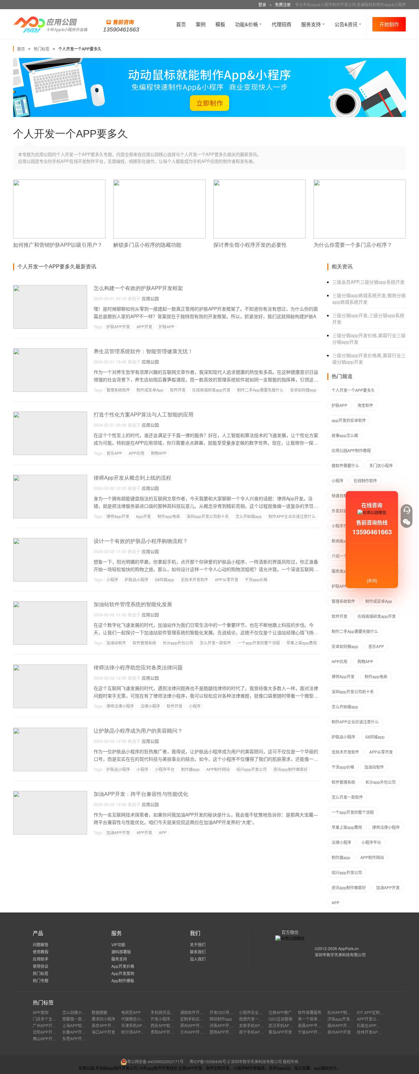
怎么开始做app (248, 516)
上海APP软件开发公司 (81, 1025)
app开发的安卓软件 (349, 420)
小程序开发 (341, 525)
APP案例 (40, 1012)
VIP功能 (118, 944)
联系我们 (198, 951)
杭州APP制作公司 (343, 1012)
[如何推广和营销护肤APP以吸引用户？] (59, 182)
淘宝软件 (365, 405)
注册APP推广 (280, 1012)
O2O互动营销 (280, 1019)
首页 (181, 24)
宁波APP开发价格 (313, 1032)
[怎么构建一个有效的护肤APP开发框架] (50, 288)
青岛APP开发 (280, 1032)
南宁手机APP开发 (254, 1032)
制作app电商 (168, 516)
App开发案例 (122, 973)
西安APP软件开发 (166, 1025)
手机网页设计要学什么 (170, 1012)
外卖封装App (343, 510)
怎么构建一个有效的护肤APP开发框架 (138, 288)
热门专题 (40, 980)
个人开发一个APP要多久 (353, 390)
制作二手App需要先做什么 (260, 390)
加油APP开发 (118, 832)
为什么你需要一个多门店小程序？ (353, 245)
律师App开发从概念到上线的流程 (132, 478)
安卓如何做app (303, 390)
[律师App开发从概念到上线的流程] (50, 477)
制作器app (190, 769)
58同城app (164, 579)
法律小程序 (150, 706)
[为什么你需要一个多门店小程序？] (360, 182)
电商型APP (131, 1012)
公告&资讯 (347, 24)
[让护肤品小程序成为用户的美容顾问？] (50, 730)
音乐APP (114, 453)
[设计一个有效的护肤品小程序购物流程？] (50, 541)
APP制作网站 (218, 769)
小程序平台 (164, 769)
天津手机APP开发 (137, 1025)
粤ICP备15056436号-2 (210, 1061)
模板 (220, 24)
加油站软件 (116, 642)
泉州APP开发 (339, 1032)
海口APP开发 (103, 1032)
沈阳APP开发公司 (48, 1032)
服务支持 (311, 24)
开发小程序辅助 (164, 1019)
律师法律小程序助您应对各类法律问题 (138, 667)
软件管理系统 (144, 642)
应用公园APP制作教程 (351, 450)
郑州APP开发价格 (195, 1025)
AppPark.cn (348, 948)
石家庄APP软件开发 (374, 1025)
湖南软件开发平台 (195, 1012)
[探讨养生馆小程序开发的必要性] (259, 182)
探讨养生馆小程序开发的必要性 (250, 245)
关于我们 (198, 944)
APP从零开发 (226, 579)
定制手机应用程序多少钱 (201, 1019)
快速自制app (343, 495)
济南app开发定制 (342, 1019)
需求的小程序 (103, 1019)
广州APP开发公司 (48, 1025)
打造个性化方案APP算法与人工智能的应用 (143, 414)
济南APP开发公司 (225, 1025)
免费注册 (283, 4)
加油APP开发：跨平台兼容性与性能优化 (141, 794)
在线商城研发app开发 (211, 390)
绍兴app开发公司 (251, 769)
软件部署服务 (309, 1012)
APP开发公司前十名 (374, 1019)
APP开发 (144, 326)
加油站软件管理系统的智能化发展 (133, 604)
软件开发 (178, 390)
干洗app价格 (256, 579)
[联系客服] (406, 510)
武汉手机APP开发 (284, 1025)
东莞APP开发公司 (78, 1038)
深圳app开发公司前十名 (208, 516)
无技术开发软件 (194, 579)
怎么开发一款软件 (215, 642)
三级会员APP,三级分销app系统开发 (368, 281)
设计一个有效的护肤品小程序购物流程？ (141, 541)
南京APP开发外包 (107, 1025)
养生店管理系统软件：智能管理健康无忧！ (143, 351)
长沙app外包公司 (178, 642)
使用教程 (40, 951)
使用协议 (40, 966)
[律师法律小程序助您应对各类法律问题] (50, 667)
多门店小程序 (381, 465)
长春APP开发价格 (78, 1032)
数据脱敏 (99, 1012)
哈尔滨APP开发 (135, 1032)
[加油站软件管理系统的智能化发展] (50, 604)
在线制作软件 (365, 480)
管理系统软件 (118, 390)
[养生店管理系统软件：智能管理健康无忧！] (50, 351)
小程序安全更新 (252, 1012)
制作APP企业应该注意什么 (292, 516)
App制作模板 (122, 980)
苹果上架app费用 (301, 642)
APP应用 (136, 453)
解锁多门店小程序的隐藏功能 (147, 245)
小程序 (112, 579)
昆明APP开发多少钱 (227, 1032)
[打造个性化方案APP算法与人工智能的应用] (50, 414)
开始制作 (389, 24)
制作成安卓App (150, 390)
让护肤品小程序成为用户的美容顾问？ (138, 731)
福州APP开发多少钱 (345, 1025)
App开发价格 (122, 966)
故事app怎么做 (345, 435)
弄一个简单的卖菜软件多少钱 (323, 1019)
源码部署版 (121, 951)
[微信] (406, 522)
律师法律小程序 (120, 706)
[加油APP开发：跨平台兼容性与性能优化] (50, 793)
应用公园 (150, 298)
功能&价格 (247, 24)
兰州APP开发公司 (195, 1032)
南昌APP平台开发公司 (317, 1025)
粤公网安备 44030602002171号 (155, 1061)
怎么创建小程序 (76, 1012)
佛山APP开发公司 (48, 1038)
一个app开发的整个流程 (259, 642)
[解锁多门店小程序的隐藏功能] (159, 182)
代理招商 (281, 24)
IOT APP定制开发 (372, 1012)
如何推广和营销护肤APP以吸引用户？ (57, 245)
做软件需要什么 (345, 465)
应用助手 (40, 959)
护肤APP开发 (118, 326)
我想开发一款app (254, 1019)
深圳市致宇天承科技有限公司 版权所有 (265, 1061)
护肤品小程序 (136, 579)
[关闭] (372, 580)
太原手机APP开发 (254, 1025)
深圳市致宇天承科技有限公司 (340, 954)
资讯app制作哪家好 (290, 769)
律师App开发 (117, 516)
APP (163, 832)
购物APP (159, 453)
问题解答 (40, 944)
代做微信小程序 (135, 1019)
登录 (262, 4)
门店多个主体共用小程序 (54, 1019)
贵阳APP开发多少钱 (168, 1032)
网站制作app (221, 1019)
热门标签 (41, 48)
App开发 (143, 516)
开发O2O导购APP (225, 1012)
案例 (201, 24)
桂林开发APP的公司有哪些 (380, 1032)
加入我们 (198, 959)
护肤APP (166, 326)
